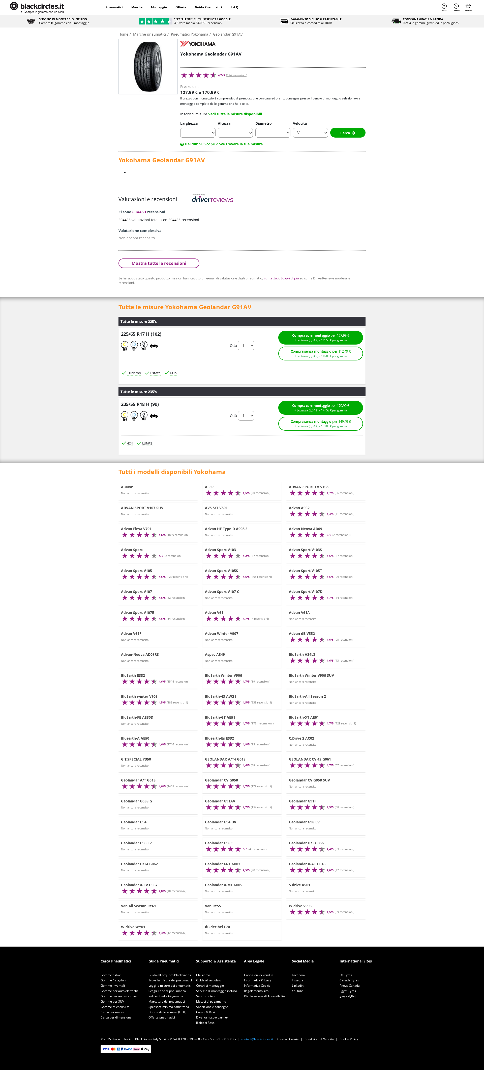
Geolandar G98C (219, 843)
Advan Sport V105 (136, 570)
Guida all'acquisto (208, 980)
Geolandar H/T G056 (306, 843)
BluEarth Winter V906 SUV (311, 675)
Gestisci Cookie (288, 1039)
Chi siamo (203, 975)
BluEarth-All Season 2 (307, 696)
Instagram (299, 980)
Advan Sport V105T (305, 570)
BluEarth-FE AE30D (137, 717)
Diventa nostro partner (212, 1017)
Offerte (180, 7)
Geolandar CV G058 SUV (309, 780)
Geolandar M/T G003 (222, 864)
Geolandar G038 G (136, 801)
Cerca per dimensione (116, 1017)
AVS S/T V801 (216, 507)
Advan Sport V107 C (222, 591)
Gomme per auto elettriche (120, 991)
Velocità (300, 123)
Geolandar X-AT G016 (307, 864)
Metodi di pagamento (211, 1001)
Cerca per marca (112, 1012)
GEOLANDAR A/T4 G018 (225, 759)
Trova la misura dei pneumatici (170, 980)
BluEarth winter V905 (139, 696)
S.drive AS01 (299, 884)
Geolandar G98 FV (136, 843)
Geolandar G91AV (220, 801)
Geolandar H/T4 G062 (139, 864)
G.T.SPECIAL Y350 (136, 759)
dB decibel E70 (217, 926)
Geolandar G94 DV (220, 822)
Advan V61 (214, 612)
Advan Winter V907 (221, 633)
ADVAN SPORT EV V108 (308, 486)
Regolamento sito (256, 991)
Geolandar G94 (133, 822)
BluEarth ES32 (133, 675)
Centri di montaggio (210, 985)
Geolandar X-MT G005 (223, 884)
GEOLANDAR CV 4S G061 (310, 759)
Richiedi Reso (205, 1023)
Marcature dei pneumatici (166, 1001)
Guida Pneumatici (208, 7)
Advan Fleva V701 (136, 528)
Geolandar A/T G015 (138, 780)
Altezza (224, 123)
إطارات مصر (347, 996)
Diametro (263, 123)
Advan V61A (299, 612)
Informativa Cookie (257, 985)
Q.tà (233, 345)
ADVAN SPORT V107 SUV (142, 507)
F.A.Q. (235, 7)
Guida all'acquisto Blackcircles (169, 975)
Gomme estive (111, 975)
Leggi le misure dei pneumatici (169, 985)
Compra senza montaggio (321, 353)
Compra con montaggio (320, 337)
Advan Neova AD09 (305, 528)
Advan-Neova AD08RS (140, 654)
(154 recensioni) (236, 75)
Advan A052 (299, 507)
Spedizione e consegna (212, 1007)
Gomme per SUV (112, 1001)
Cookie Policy (349, 1039)
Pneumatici (114, 7)
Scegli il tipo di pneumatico (167, 991)
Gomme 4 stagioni (113, 980)
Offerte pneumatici (161, 1017)
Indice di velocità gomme (165, 996)
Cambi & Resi (205, 1012)
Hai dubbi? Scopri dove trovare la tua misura (223, 144)
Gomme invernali (113, 985)
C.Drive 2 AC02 (301, 738)
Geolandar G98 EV (304, 822)
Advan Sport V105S (221, 570)
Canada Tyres (349, 980)
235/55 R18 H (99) (140, 404)
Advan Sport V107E (137, 612)
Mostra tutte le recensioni (159, 263)
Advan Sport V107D (305, 591)
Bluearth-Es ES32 (219, 738)
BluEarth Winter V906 (223, 675)
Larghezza (189, 123)
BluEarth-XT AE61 (304, 717)
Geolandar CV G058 (221, 780)
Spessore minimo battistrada (168, 1007)
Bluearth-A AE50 (135, 738)
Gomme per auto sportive (119, 996)
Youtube (298, 991)
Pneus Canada (350, 985)
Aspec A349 (215, 654)
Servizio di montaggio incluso (216, 991)
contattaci (271, 278)
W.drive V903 (300, 905)
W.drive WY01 (133, 926)
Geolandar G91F (302, 801)
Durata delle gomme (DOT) (167, 1012)
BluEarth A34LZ (302, 654)
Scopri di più (290, 278)
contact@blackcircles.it (257, 1039)
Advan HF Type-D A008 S (226, 528)
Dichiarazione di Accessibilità (264, 996)
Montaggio (159, 7)
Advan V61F (131, 633)
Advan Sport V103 (220, 549)
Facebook (298, 975)
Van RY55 (213, 905)
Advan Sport (132, 549)
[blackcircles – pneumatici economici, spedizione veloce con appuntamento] (37, 7)
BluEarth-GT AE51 (220, 717)
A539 (209, 486)
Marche (136, 7)
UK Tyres (346, 975)
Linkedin (298, 985)
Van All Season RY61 (138, 905)
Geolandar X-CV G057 (139, 884)
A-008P (127, 486)
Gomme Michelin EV (115, 1007)
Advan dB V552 (302, 633)
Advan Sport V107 (136, 591)
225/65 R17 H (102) (141, 334)
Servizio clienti (206, 996)
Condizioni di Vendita (258, 975)
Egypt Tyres (348, 991)
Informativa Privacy (257, 980)
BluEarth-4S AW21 (220, 696)
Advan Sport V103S (305, 549)
